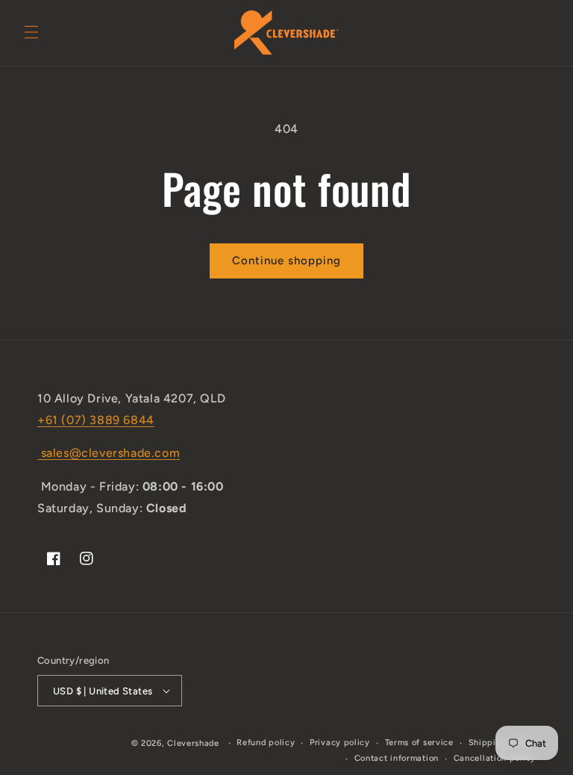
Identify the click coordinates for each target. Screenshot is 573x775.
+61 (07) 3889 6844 (95, 420)
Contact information (396, 758)
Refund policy (266, 742)
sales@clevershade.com (108, 453)
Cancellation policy (495, 758)
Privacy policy (340, 742)
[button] (31, 32)
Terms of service (419, 742)
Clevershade (193, 743)
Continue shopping (286, 260)
